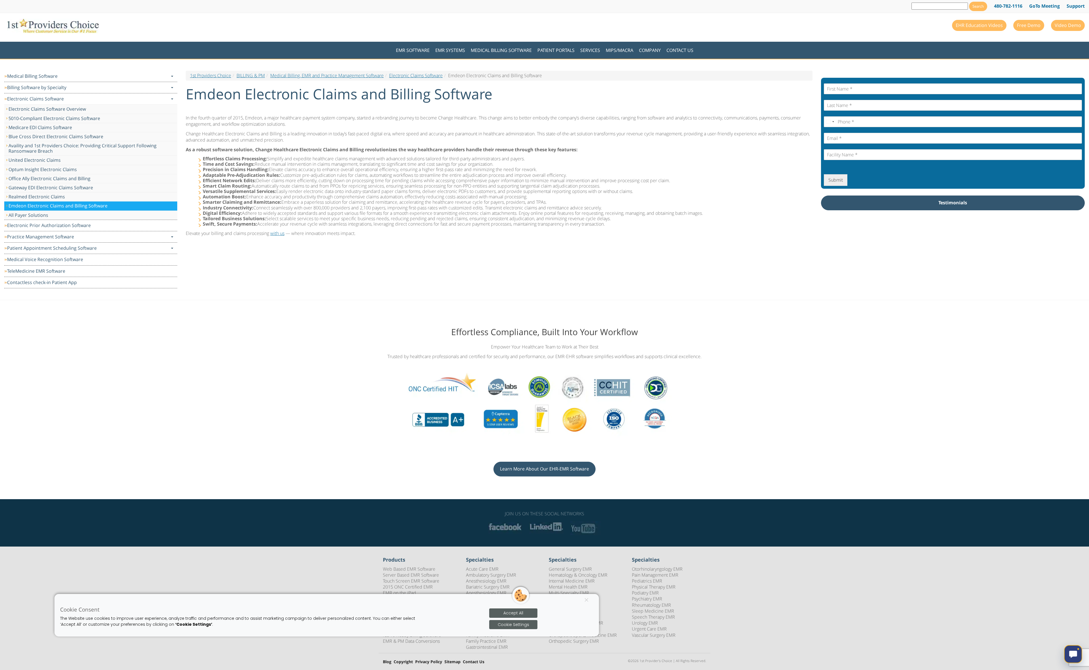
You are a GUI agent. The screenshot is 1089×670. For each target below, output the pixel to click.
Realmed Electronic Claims (37, 197)
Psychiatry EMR (647, 599)
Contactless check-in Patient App (42, 282)
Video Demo (1068, 25)
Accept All (513, 613)
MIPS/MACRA (619, 50)
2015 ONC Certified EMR (408, 587)
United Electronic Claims (35, 160)
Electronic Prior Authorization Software (49, 225)
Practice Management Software (40, 237)
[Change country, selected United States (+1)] (830, 121)
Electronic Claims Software (35, 99)
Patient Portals (556, 50)
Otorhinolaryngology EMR (657, 569)
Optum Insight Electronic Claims (43, 169)
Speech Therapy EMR (653, 617)
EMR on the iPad (399, 593)
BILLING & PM (251, 75)
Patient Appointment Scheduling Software (52, 248)
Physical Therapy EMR (654, 587)
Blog (387, 662)
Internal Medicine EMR (572, 581)
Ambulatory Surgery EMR (491, 575)
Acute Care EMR (482, 569)
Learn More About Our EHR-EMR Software (544, 469)
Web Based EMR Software (409, 569)
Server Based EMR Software (411, 575)
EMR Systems (450, 50)
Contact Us (679, 50)
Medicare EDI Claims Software (40, 127)
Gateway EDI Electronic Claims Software (51, 187)
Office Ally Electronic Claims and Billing (49, 178)
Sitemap (452, 662)
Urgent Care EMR (649, 629)
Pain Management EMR (655, 575)
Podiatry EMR (645, 593)
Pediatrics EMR (647, 581)
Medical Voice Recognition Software (45, 259)
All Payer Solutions (28, 215)
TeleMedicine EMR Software (36, 271)
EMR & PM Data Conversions (411, 641)
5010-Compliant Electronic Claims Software (54, 118)
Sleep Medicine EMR (653, 611)
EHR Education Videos (979, 25)
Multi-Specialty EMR (569, 593)
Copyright (403, 662)
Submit (835, 180)
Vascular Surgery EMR (654, 635)
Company (650, 50)
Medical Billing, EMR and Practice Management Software (327, 75)
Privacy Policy (428, 662)
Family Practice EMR (486, 641)
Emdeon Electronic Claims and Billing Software (58, 206)
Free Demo (1029, 25)
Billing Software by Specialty (36, 87)
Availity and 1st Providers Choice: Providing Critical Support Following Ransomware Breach (83, 148)
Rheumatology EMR (651, 605)
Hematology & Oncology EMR (578, 575)
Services (590, 50)
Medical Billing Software (501, 50)
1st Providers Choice (210, 75)
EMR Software (413, 50)
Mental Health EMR (568, 587)
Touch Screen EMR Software (411, 581)
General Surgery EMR (570, 569)
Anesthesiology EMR (486, 581)
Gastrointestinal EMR (487, 647)
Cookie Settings (513, 624)
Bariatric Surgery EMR (488, 587)
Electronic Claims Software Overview (47, 109)
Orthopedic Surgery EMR (574, 641)
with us (277, 233)
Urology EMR (645, 623)
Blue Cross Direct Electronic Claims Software (56, 136)
